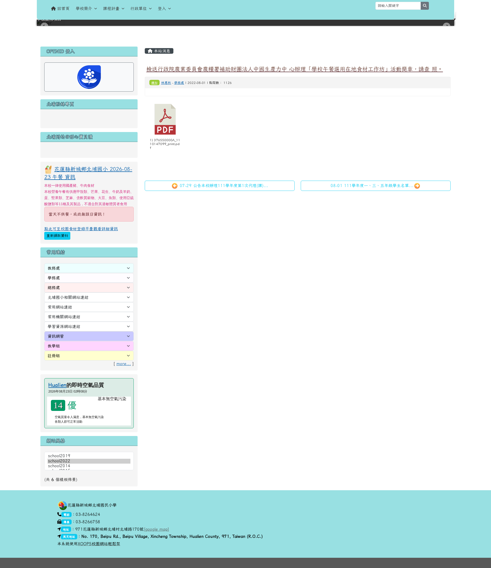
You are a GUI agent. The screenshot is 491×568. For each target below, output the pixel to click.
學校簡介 (84, 8)
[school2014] (89, 466)
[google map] (156, 529)
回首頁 (63, 8)
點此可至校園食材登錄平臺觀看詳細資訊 (81, 229)
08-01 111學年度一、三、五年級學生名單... (372, 185)
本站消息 (161, 51)
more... (123, 364)
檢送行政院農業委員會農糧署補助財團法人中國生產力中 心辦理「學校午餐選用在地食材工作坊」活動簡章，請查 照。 (294, 69)
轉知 (154, 82)
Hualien (57, 384)
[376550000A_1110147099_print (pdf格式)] (165, 119)
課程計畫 (111, 8)
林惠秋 (166, 82)
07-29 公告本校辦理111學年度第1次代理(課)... (223, 185)
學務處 (179, 82)
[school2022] (89, 461)
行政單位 (138, 8)
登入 (162, 8)
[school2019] (89, 456)
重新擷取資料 (57, 235)
